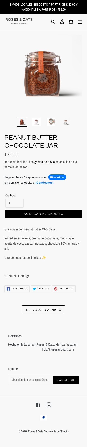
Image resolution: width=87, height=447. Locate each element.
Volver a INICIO (47, 309)
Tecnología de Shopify (56, 431)
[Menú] (79, 21)
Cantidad (10, 195)
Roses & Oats (35, 431)
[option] (22, 122)
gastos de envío (44, 161)
